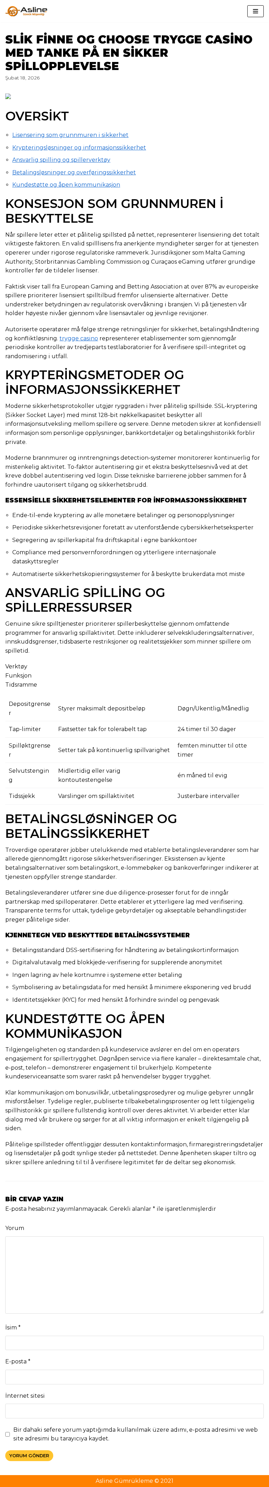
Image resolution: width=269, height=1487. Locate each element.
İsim (13, 1327)
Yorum (14, 1228)
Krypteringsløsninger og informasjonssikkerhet (79, 147)
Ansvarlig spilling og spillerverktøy (61, 160)
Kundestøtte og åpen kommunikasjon (66, 184)
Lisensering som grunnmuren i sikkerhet (70, 135)
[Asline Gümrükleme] (26, 11)
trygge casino (79, 338)
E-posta (17, 1361)
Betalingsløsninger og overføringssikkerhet (74, 172)
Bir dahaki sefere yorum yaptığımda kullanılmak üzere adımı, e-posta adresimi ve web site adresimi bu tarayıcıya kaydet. (135, 1434)
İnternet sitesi (25, 1395)
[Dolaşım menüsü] (255, 11)
